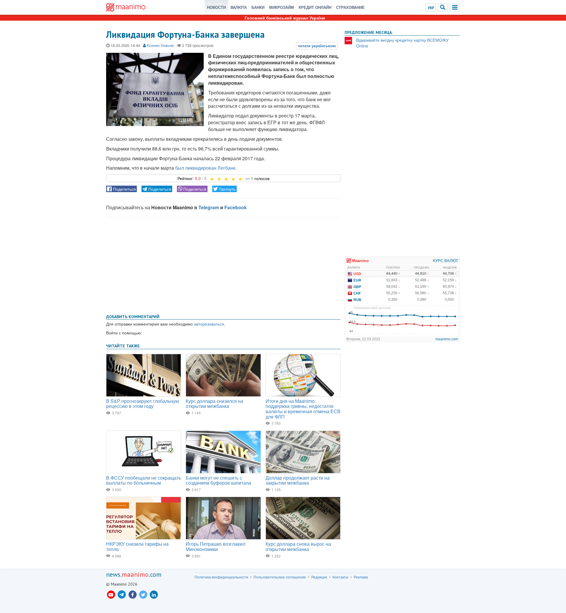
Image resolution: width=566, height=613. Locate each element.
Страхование (350, 7)
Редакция (319, 577)
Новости (216, 7)
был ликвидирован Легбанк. (205, 167)
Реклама (361, 577)
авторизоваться (209, 324)
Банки (257, 7)
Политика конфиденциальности (221, 577)
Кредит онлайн (315, 7)
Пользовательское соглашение (280, 577)
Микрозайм (281, 7)
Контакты (340, 577)
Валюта (239, 7)
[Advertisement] (223, 264)
